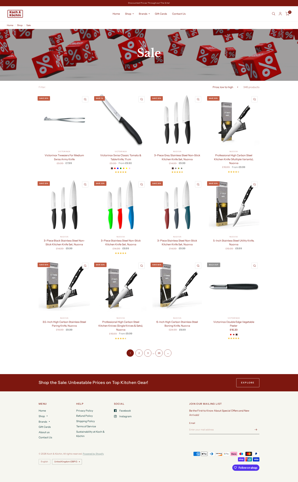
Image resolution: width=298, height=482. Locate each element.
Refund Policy (84, 415)
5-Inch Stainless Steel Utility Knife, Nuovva (233, 242)
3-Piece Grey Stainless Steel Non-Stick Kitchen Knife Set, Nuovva (177, 157)
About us (44, 432)
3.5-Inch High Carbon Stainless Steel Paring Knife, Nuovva (64, 323)
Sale (28, 25)
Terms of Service (86, 426)
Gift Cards (161, 13)
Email (192, 423)
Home (116, 13)
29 (159, 353)
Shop (128, 13)
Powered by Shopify (93, 453)
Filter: (42, 87)
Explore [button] (248, 382)
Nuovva (177, 151)
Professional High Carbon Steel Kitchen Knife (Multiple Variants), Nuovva (234, 159)
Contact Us (179, 13)
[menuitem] (116, 14)
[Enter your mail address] (255, 429)
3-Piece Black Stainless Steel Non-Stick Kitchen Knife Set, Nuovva (64, 242)
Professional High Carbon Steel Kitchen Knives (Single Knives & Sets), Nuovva (120, 325)
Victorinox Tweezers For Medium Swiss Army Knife (64, 157)
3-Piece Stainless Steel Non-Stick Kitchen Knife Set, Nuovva (121, 242)
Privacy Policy (84, 410)
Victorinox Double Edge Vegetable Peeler (233, 323)
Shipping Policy (85, 421)
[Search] (273, 13)
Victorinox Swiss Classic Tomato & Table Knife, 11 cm (120, 157)
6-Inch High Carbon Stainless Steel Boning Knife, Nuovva (177, 323)
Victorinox (64, 151)
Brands (143, 13)
